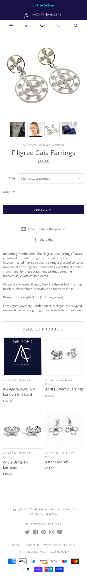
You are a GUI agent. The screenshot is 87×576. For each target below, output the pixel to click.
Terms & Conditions (31, 551)
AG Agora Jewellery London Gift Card (19, 392)
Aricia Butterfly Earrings (15, 465)
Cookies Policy (59, 551)
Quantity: (9, 192)
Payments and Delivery (59, 545)
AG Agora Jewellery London (17, 382)
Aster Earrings (57, 462)
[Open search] (42, 26)
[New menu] (11, 26)
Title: (12, 178)
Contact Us (32, 545)
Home (16, 545)
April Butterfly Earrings (64, 389)
